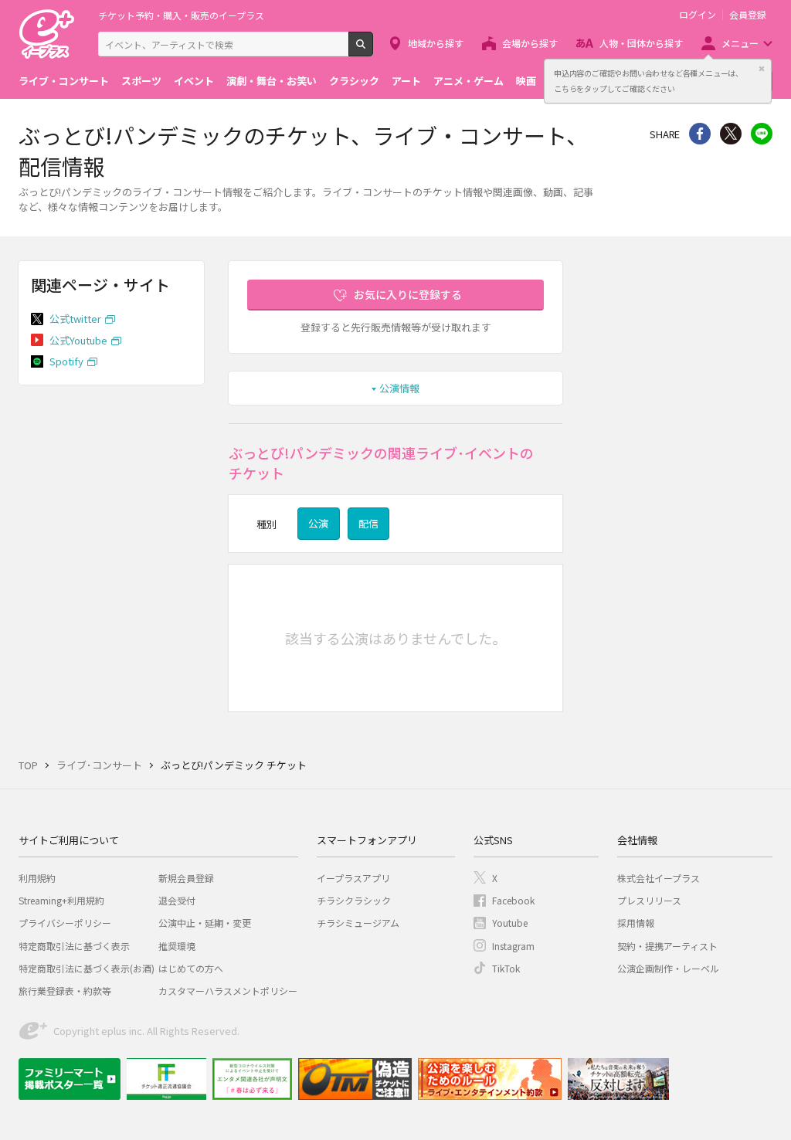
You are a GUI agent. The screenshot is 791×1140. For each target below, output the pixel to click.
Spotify (66, 361)
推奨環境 (176, 945)
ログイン (697, 14)
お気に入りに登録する (408, 294)
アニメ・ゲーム (468, 80)
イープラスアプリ (353, 877)
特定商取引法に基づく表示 (74, 945)
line (761, 133)
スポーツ (141, 80)
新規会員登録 (186, 877)
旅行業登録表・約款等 (65, 990)
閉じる (761, 69)
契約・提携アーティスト (667, 945)
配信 (368, 523)
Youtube (510, 922)
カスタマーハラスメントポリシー (227, 990)
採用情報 (635, 922)
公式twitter (75, 318)
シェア (700, 133)
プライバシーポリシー (65, 922)
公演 (318, 523)
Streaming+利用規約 (61, 900)
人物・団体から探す (641, 42)
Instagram (513, 945)
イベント (194, 80)
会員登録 (747, 14)
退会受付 (176, 900)
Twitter (731, 133)
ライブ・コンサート (64, 80)
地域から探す (435, 42)
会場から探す (530, 42)
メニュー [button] (740, 42)
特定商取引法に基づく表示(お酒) (86, 968)
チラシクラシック (354, 900)
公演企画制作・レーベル (668, 968)
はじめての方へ (190, 968)
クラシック (354, 80)
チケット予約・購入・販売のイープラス (181, 15)
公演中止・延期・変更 (204, 922)
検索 (372, 50)
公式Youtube (78, 340)
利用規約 (37, 877)
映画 (526, 80)
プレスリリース (649, 900)
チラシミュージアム (358, 922)
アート (406, 80)
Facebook (513, 900)
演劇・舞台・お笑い (271, 80)
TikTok (506, 968)
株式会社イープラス (658, 877)
